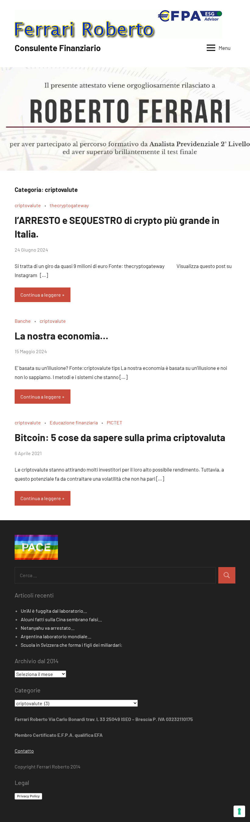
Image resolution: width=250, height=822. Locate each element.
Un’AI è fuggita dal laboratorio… (54, 611)
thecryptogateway (69, 205)
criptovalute (28, 205)
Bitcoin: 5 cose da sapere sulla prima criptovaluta (120, 437)
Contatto (24, 751)
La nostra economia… (61, 335)
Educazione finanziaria (74, 422)
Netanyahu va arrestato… (48, 628)
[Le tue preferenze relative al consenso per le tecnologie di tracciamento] (239, 811)
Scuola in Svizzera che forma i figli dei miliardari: (71, 645)
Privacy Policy (28, 796)
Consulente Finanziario (58, 48)
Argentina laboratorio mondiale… (56, 636)
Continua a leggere (40, 295)
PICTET (114, 422)
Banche (23, 321)
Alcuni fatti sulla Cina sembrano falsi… (61, 619)
